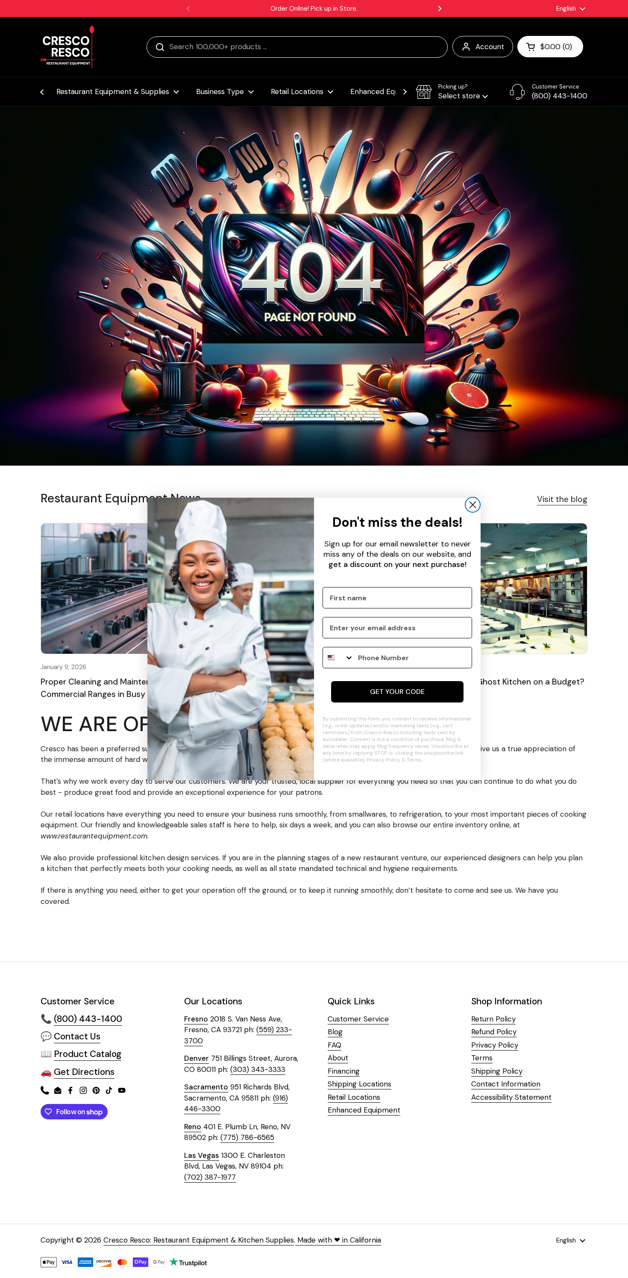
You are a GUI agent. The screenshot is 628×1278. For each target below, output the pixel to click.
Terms (414, 759)
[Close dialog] (472, 504)
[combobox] (338, 657)
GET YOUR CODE (397, 691)
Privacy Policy (383, 759)
